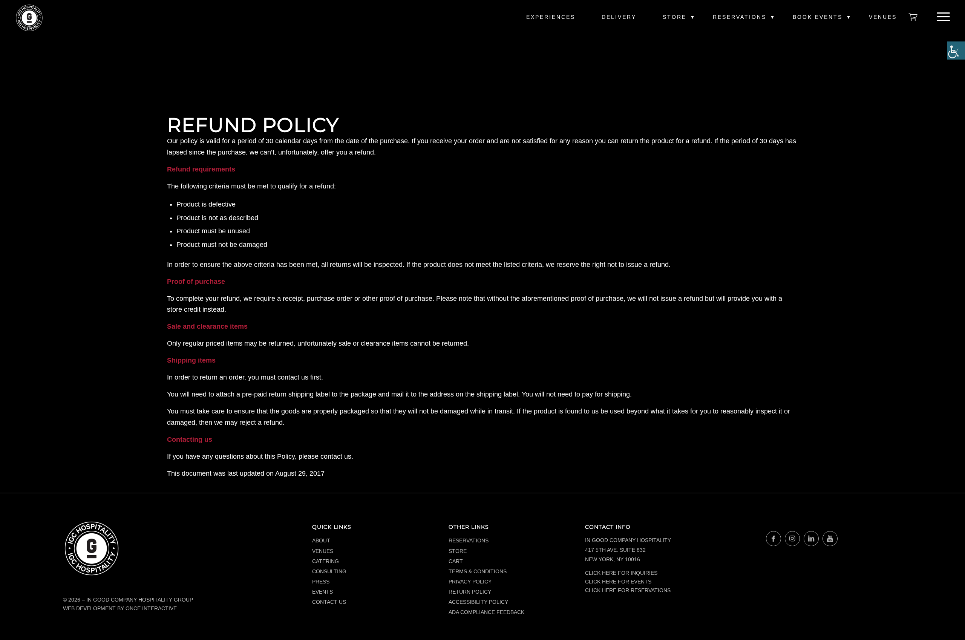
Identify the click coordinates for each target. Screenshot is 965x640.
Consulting (329, 571)
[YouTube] (830, 538)
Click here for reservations (628, 590)
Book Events (817, 17)
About (321, 540)
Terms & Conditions (478, 571)
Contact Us (329, 602)
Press (320, 582)
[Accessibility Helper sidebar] (956, 50)
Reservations (739, 17)
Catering (325, 561)
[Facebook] (773, 538)
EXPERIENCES (550, 17)
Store (674, 17)
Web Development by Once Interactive (120, 608)
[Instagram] (792, 538)
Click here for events (618, 582)
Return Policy (470, 592)
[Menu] (941, 17)
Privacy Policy (470, 582)
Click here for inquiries (621, 573)
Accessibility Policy (478, 602)
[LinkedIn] (811, 538)
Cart (456, 561)
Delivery (619, 17)
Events (322, 592)
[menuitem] (550, 21)
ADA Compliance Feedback (486, 612)
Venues (883, 17)
